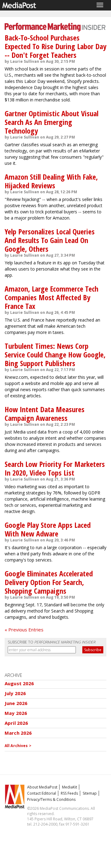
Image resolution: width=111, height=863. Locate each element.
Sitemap (90, 793)
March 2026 (18, 733)
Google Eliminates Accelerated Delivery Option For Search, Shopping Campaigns (49, 582)
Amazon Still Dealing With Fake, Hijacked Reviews (51, 181)
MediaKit (69, 787)
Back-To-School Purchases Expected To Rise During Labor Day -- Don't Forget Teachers (55, 46)
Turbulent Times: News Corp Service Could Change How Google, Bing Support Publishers (55, 354)
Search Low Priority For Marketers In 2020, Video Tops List (55, 468)
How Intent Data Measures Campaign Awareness (44, 413)
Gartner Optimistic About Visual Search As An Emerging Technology (51, 122)
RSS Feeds (69, 793)
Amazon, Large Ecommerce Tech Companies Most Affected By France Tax (51, 297)
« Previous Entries (24, 629)
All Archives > (18, 745)
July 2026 (15, 693)
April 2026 (16, 723)
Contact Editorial (41, 793)
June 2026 (16, 703)
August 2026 (19, 683)
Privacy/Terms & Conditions (51, 799)
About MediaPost (42, 787)
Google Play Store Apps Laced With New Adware (48, 529)
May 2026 (16, 713)
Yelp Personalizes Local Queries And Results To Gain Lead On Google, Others (50, 240)
